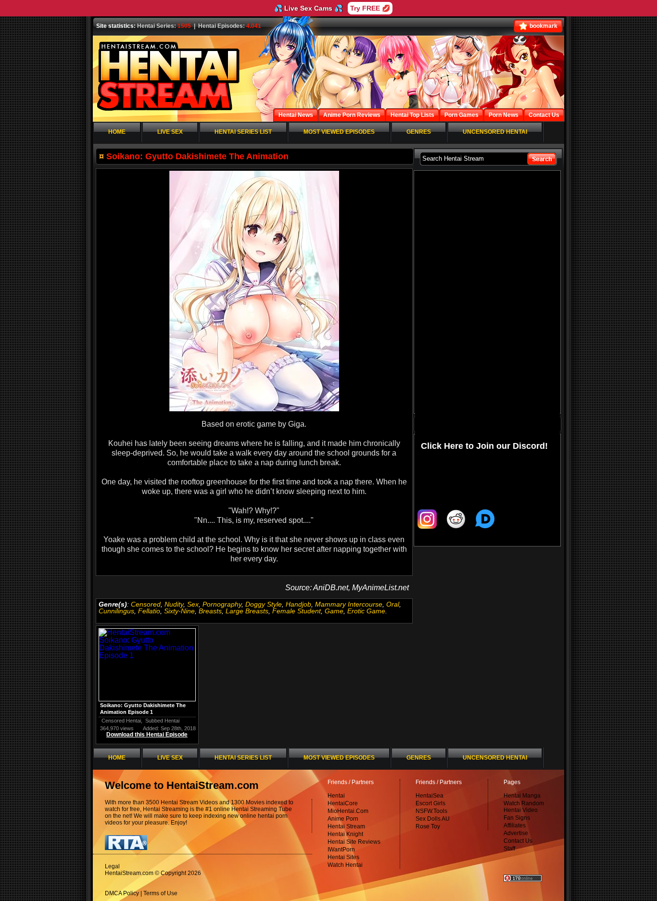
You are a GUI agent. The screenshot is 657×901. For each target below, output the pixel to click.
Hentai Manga (522, 795)
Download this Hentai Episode (147, 734)
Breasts (210, 611)
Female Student (296, 611)
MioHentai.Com (348, 811)
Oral (392, 604)
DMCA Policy (122, 893)
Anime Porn (343, 818)
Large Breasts (247, 611)
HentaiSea (429, 795)
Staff (509, 848)
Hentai (336, 795)
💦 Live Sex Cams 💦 (308, 8)
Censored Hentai (121, 720)
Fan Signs (517, 817)
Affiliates (515, 825)
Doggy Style (263, 604)
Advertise (516, 833)
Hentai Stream (346, 826)
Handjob (298, 604)
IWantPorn (341, 849)
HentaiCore (343, 803)
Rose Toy (428, 826)
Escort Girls (430, 803)
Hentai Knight (345, 834)
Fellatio (149, 611)
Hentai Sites (343, 857)
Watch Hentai (345, 865)
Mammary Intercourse (348, 604)
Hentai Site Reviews (354, 841)
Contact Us (518, 841)
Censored (146, 604)
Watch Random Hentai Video (524, 806)
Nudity (173, 604)
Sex (193, 604)
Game (334, 611)
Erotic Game (366, 611)
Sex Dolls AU (433, 818)
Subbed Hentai (162, 720)
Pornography (221, 604)
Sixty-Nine (179, 611)
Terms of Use (160, 893)
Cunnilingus (116, 611)
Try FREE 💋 (370, 8)
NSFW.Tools (431, 811)
